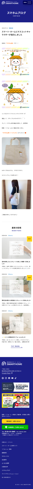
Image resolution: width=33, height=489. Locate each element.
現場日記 (11, 28)
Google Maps (6, 373)
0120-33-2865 (10, 431)
